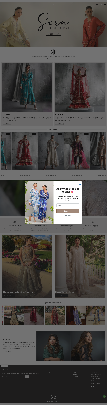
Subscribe (67, 211)
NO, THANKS (67, 216)
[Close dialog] (80, 183)
